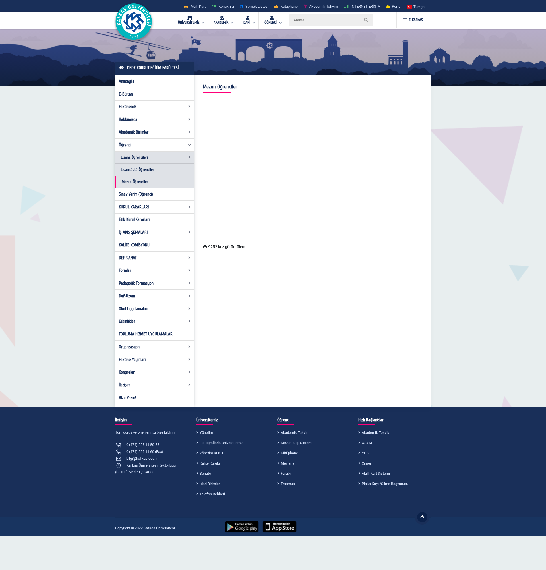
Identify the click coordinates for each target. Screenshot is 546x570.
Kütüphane (289, 453)
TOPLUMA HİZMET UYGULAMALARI (146, 334)
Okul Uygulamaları (133, 308)
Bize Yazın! (127, 397)
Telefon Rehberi (212, 494)
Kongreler (127, 372)
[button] (416, 6)
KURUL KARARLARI (134, 207)
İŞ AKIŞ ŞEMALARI (133, 232)
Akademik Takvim (295, 432)
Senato (205, 473)
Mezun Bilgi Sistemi (296, 443)
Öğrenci (125, 145)
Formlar (125, 270)
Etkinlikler (127, 321)
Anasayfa (126, 81)
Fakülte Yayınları (132, 359)
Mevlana (287, 463)
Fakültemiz (127, 106)
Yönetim (206, 432)
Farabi (286, 473)
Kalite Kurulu (210, 463)
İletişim (124, 384)
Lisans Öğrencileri (134, 157)
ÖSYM (367, 443)
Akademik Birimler (133, 132)
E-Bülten (126, 94)
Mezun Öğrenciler (135, 181)
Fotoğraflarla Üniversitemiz (221, 443)
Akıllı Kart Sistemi (376, 473)
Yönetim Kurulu (212, 453)
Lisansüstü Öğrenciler (137, 169)
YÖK (365, 453)
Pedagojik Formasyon (136, 283)
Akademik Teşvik (375, 432)
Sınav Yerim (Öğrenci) (136, 194)
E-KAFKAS (416, 20)
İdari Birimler (210, 484)
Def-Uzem (127, 296)
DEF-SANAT (127, 257)
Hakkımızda (128, 119)
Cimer (366, 463)
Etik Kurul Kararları (134, 219)
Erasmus (288, 484)
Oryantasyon (129, 346)
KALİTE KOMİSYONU (134, 245)
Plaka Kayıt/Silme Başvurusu (385, 484)
